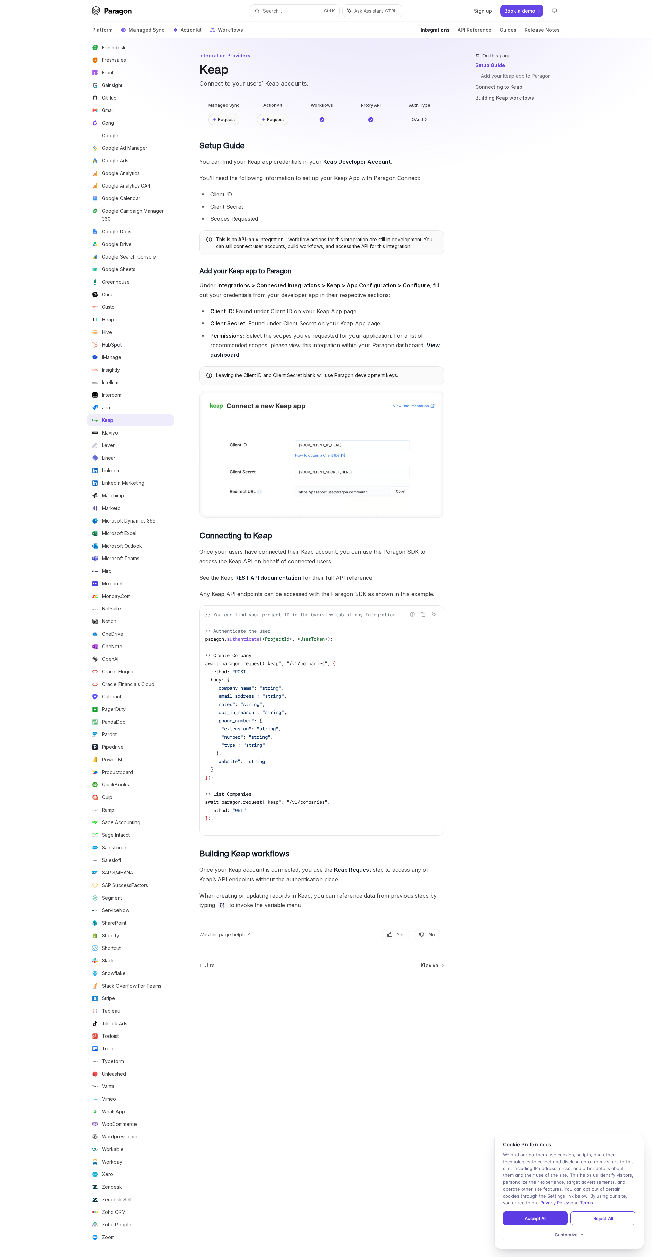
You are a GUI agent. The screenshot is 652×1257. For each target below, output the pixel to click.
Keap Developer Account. (357, 161)
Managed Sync (146, 30)
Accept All (535, 1218)
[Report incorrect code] (412, 614)
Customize (566, 1234)
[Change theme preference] (554, 10)
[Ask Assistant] (434, 614)
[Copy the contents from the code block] (423, 614)
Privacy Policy (554, 1202)
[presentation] (136, 647)
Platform (102, 30)
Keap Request (352, 869)
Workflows (230, 30)
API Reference (474, 30)
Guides (508, 30)
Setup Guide (490, 65)
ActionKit (191, 30)
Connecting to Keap (498, 87)
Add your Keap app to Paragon (516, 76)
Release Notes (542, 30)
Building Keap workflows (504, 98)
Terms (586, 1202)
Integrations (435, 30)
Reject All (603, 1218)
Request (226, 119)
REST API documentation (268, 577)
